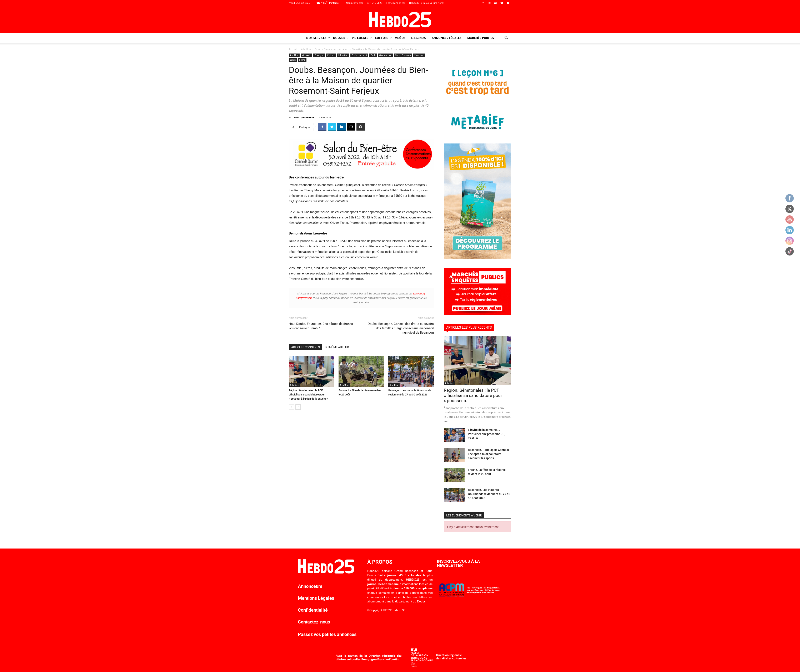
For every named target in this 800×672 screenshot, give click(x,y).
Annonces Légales (446, 38)
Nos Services (316, 38)
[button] (506, 38)
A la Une (306, 49)
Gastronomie (385, 55)
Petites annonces (395, 2)
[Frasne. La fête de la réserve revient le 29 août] (361, 371)
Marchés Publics (480, 38)
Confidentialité (313, 610)
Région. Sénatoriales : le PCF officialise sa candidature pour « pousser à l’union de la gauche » (308, 394)
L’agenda (418, 38)
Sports (302, 59)
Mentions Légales (316, 598)
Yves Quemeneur (304, 117)
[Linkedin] (495, 3)
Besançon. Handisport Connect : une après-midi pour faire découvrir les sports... (489, 454)
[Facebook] (483, 3)
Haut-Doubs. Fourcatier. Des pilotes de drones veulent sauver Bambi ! (321, 326)
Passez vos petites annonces (327, 634)
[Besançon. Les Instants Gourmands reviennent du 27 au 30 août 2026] (411, 371)
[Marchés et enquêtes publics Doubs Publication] (477, 314)
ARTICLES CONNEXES (305, 347)
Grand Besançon (403, 55)
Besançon (319, 55)
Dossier (339, 38)
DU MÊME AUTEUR (337, 347)
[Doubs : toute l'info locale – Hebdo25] (400, 19)
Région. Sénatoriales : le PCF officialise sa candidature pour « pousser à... (473, 395)
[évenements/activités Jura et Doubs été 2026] (477, 258)
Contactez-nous (314, 622)
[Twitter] (502, 3)
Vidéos (400, 38)
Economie (419, 55)
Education (343, 55)
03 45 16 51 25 (374, 2)
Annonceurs (310, 586)
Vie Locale (360, 38)
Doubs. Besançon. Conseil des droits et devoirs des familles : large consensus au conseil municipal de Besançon (401, 328)
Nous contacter (354, 2)
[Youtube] (508, 3)
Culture (381, 38)
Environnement (359, 55)
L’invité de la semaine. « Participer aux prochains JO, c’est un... (486, 434)
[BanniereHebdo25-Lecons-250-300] (477, 133)
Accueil (293, 49)
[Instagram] (489, 3)
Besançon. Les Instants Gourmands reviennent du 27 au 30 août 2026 (489, 494)
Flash (373, 55)
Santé (293, 59)
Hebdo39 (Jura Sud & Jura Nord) (426, 2)
